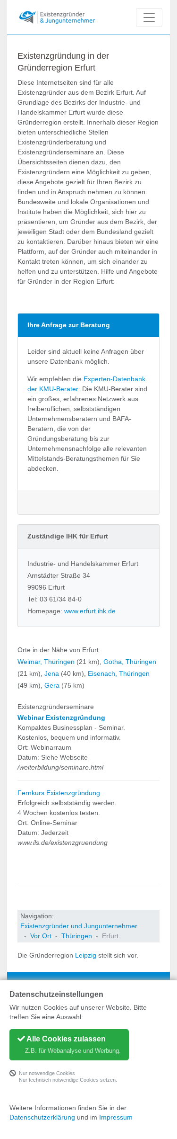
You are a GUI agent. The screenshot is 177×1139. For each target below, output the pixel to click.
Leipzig (85, 955)
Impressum (116, 1117)
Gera (51, 685)
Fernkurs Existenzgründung (58, 793)
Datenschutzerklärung (42, 1117)
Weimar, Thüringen (46, 661)
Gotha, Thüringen (129, 661)
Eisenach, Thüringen (119, 673)
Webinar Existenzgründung (61, 717)
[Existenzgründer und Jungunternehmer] (57, 17)
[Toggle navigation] (149, 17)
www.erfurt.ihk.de (90, 611)
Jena (51, 673)
